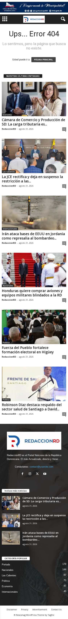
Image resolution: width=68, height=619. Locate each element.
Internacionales (10, 228)
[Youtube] (45, 474)
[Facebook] (23, 474)
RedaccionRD (9, 128)
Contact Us (56, 609)
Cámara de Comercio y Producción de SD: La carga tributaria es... (33, 122)
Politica (6, 342)
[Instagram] (30, 474)
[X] (38, 474)
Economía (7, 114)
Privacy (24, 609)
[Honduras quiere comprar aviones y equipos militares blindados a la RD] (34, 270)
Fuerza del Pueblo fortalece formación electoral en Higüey (28, 349)
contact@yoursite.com (41, 466)
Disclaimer (12, 609)
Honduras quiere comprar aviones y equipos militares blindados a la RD (32, 292)
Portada (6, 564)
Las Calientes (9, 171)
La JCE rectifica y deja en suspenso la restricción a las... (32, 178)
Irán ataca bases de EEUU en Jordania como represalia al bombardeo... (33, 236)
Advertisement (39, 609)
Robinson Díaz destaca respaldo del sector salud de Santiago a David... (32, 407)
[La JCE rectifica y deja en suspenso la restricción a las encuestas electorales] (34, 156)
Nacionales (8, 285)
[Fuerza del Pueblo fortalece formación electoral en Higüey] (34, 327)
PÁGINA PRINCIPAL (43, 60)
